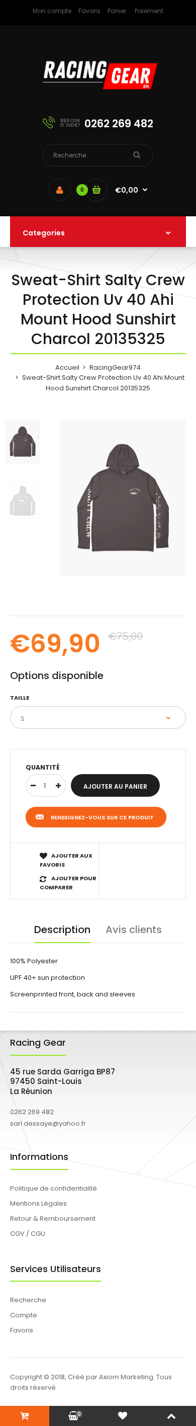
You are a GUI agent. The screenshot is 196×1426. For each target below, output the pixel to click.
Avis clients (134, 929)
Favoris (89, 11)
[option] (123, 498)
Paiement (149, 11)
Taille (19, 698)
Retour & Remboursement (52, 1218)
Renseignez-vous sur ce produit (102, 817)
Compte (23, 1315)
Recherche (28, 1300)
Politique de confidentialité (53, 1188)
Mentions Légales (38, 1203)
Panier (117, 11)
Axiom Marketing (126, 1377)
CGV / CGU (27, 1233)
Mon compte (52, 11)
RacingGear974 (115, 367)
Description (62, 929)
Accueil (67, 367)
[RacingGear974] (98, 96)
